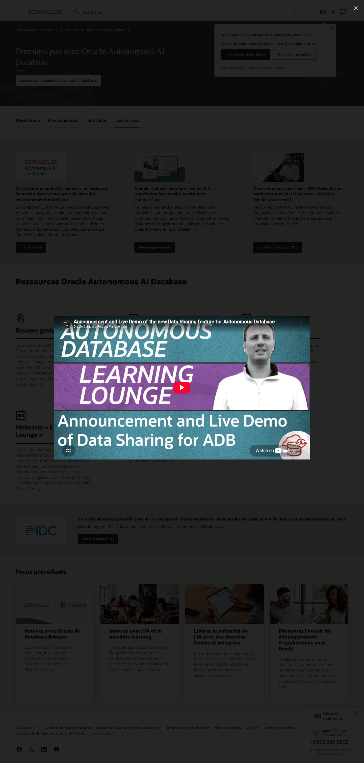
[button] (356, 8)
